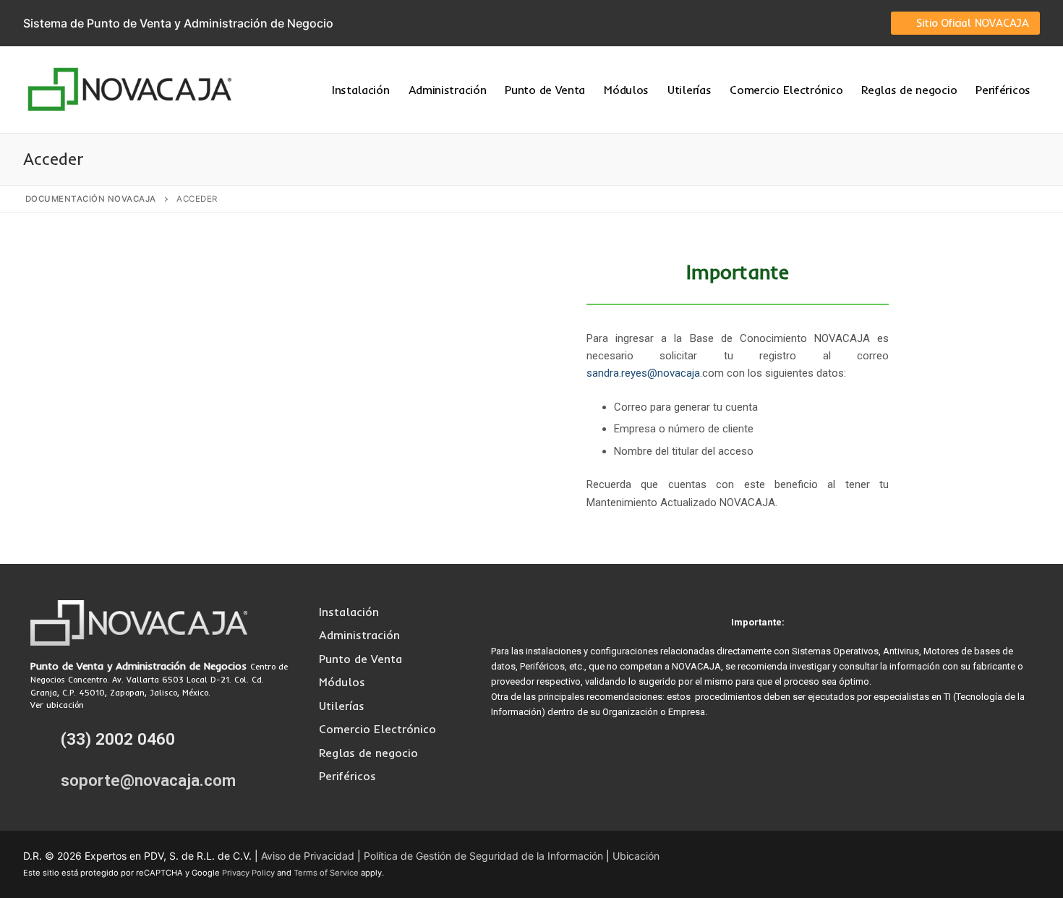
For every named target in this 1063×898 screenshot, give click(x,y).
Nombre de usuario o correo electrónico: (269, 269)
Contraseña (193, 332)
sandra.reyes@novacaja (643, 373)
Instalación (349, 611)
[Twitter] (826, 23)
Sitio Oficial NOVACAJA (971, 23)
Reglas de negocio (368, 752)
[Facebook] (804, 23)
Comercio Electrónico (377, 729)
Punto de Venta (360, 658)
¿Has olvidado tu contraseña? (325, 480)
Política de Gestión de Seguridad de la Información (483, 856)
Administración (359, 635)
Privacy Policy (248, 873)
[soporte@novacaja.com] (42, 780)
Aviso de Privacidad (307, 856)
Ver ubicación (57, 705)
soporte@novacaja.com (148, 780)
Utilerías (341, 705)
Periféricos (347, 776)
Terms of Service (326, 873)
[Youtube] (847, 23)
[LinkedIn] (868, 23)
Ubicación (635, 856)
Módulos (342, 682)
